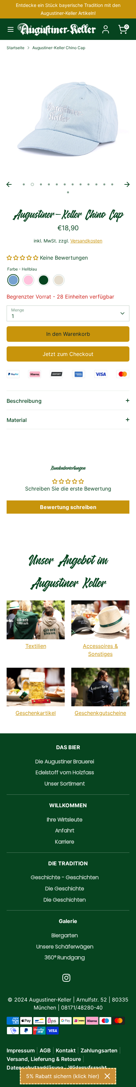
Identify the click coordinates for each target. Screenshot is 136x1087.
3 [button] (41, 184)
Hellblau (13, 280)
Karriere (64, 842)
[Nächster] (127, 184)
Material (17, 420)
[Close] (107, 1076)
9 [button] (88, 184)
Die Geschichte (64, 888)
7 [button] (73, 184)
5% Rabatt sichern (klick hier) (62, 1076)
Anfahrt (64, 830)
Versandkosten (86, 240)
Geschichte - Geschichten (65, 877)
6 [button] (65, 184)
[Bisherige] (9, 184)
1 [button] (24, 184)
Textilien (35, 646)
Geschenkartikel (36, 713)
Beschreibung (24, 401)
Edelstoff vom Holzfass (65, 772)
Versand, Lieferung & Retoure (44, 1059)
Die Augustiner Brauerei (64, 761)
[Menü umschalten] (8, 29)
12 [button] (112, 184)
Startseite (15, 47)
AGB (45, 1050)
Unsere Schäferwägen (64, 946)
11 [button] (104, 184)
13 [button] (68, 192)
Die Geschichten (65, 900)
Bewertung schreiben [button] (68, 507)
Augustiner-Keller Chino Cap (58, 47)
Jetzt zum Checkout (68, 354)
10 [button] (96, 184)
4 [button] (49, 184)
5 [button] (57, 184)
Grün (44, 280)
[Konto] (105, 26)
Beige (59, 280)
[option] (68, 117)
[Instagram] (66, 978)
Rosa (28, 280)
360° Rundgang (65, 957)
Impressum (21, 1050)
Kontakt (66, 1050)
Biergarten (64, 935)
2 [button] (32, 184)
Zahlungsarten (99, 1050)
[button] (23, 257)
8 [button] (81, 184)
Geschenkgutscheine (100, 713)
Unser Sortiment (65, 783)
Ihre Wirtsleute (65, 819)
